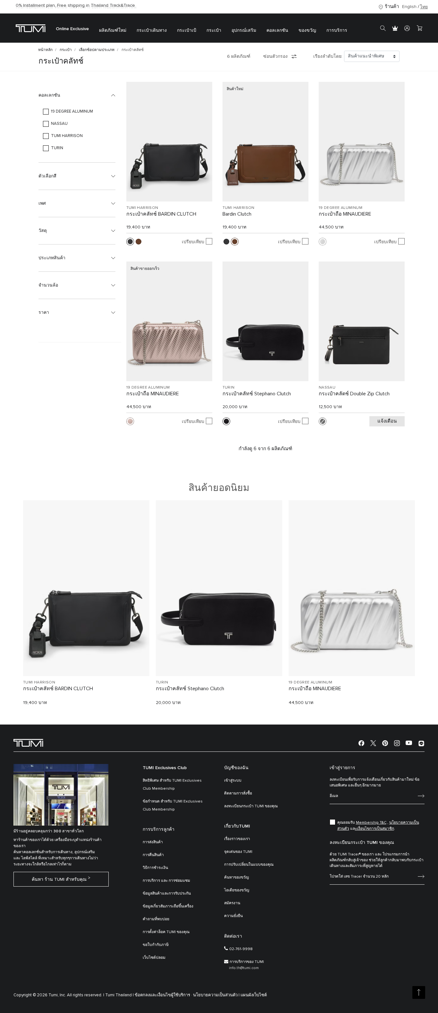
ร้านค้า (392, 6)
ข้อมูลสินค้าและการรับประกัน (167, 894)
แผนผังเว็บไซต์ (253, 995)
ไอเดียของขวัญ (236, 890)
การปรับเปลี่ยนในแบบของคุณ (249, 865)
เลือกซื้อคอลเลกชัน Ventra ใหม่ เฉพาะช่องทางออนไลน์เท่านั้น (76, 7)
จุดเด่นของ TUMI (238, 852)
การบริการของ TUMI (247, 962)
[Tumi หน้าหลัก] (31, 27)
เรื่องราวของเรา (237, 839)
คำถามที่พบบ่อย (156, 919)
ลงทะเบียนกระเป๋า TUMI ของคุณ (251, 806)
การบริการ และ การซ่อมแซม (166, 881)
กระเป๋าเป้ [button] (186, 30)
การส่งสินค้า (153, 842)
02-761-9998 (241, 949)
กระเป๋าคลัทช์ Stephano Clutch (257, 393)
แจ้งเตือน (387, 421)
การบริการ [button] (336, 30)
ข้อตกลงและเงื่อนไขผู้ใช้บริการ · (163, 995)
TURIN (229, 388)
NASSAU (327, 388)
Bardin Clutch (237, 214)
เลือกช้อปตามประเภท (96, 50)
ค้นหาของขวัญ (236, 878)
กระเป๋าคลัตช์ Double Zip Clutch (354, 393)
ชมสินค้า (86, 660)
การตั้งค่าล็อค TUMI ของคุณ (166, 932)
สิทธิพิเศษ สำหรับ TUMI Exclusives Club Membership (172, 785)
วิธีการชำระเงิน (155, 868)
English (409, 6)
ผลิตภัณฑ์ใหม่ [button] (112, 30)
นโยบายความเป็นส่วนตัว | (216, 995)
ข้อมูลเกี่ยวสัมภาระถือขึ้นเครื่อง (168, 906)
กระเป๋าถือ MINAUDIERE (345, 214)
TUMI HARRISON (142, 208)
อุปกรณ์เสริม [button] (244, 30)
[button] (76, 95)
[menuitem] (72, 28)
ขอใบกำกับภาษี (156, 945)
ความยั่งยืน (233, 916)
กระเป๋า (66, 50)
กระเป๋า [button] (213, 30)
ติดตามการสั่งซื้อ (238, 793)
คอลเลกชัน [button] (277, 30)
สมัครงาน (232, 903)
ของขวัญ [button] (307, 30)
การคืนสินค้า (153, 855)
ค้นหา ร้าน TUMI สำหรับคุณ (59, 879)
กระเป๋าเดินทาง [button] (152, 30)
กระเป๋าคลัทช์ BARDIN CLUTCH (161, 214)
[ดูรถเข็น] (419, 28)
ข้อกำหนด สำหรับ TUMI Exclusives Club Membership (173, 805)
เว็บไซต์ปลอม (154, 958)
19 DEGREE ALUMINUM (340, 208)
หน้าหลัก (45, 50)
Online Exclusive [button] (72, 29)
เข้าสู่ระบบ (232, 781)
